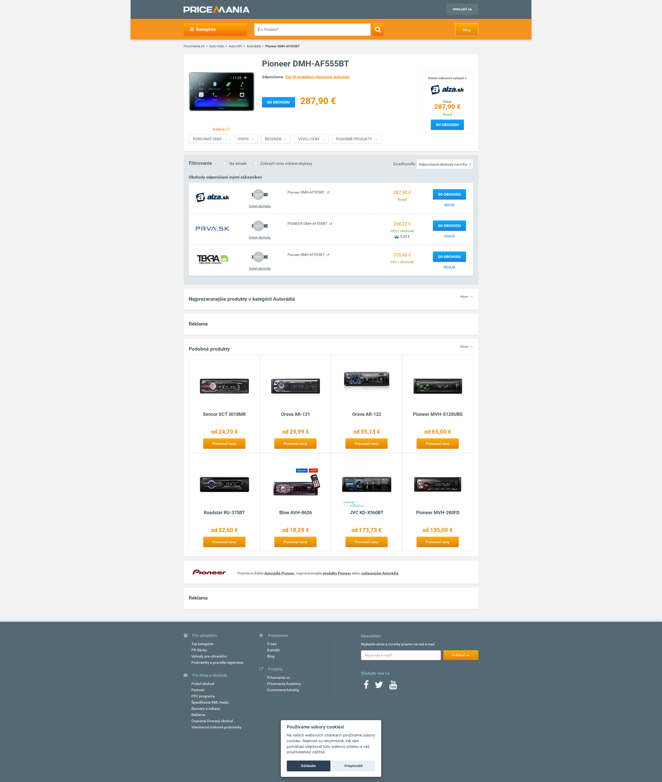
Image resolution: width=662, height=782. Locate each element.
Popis (243, 139)
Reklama (198, 715)
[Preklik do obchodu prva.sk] (212, 228)
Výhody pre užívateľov (209, 656)
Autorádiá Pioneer (279, 573)
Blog (466, 30)
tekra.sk (449, 267)
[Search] (377, 29)
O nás (271, 644)
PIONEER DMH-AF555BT (308, 224)
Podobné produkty (354, 139)
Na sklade (238, 163)
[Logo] (447, 89)
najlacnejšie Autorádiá (379, 573)
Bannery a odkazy (205, 708)
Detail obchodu (260, 206)
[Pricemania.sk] (217, 9)
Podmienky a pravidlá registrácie (217, 662)
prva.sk (449, 236)
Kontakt (273, 650)
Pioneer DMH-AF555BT (306, 192)
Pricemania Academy (284, 684)
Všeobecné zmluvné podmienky (216, 727)
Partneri (197, 690)
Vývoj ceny (308, 139)
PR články (199, 650)
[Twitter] (379, 686)
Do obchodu (447, 125)
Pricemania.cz (278, 677)
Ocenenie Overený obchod (212, 721)
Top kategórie (202, 644)
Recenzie (273, 139)
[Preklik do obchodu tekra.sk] (212, 259)
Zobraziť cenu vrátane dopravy (286, 163)
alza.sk (449, 204)
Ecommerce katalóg (283, 690)
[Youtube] (393, 686)
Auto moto (216, 46)
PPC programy (203, 696)
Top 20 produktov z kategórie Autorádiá (317, 77)
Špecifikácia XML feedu (210, 702)
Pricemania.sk (194, 46)
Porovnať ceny (207, 139)
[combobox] (444, 164)
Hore (464, 296)
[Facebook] (366, 686)
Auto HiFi (235, 46)
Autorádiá (254, 46)
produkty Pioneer (337, 573)
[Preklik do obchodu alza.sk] (212, 197)
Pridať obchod (202, 684)
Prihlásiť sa (462, 9)
